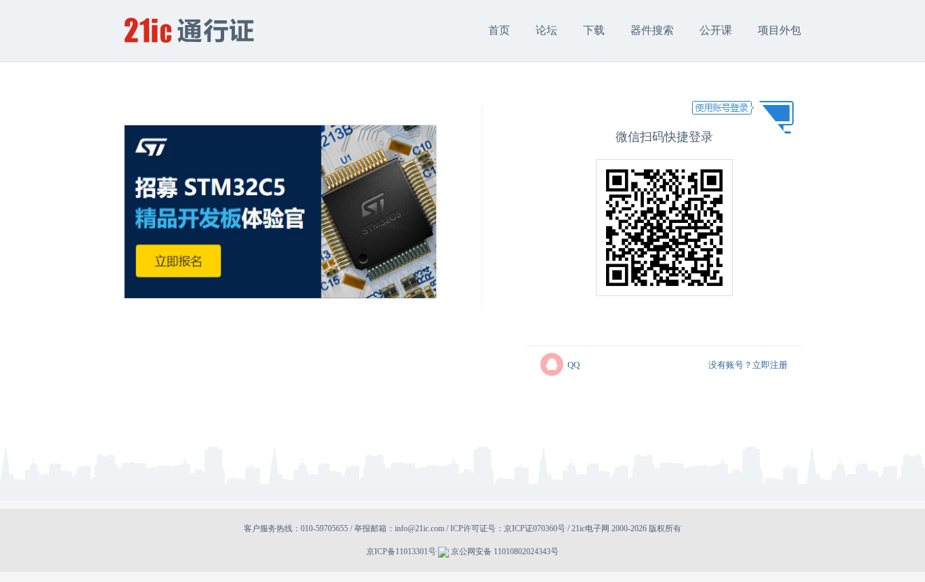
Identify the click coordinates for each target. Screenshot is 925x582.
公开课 (716, 30)
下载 (594, 30)
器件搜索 (652, 30)
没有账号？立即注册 (748, 365)
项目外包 (779, 30)
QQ (573, 365)
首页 (499, 30)
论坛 (546, 30)
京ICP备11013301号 (401, 551)
